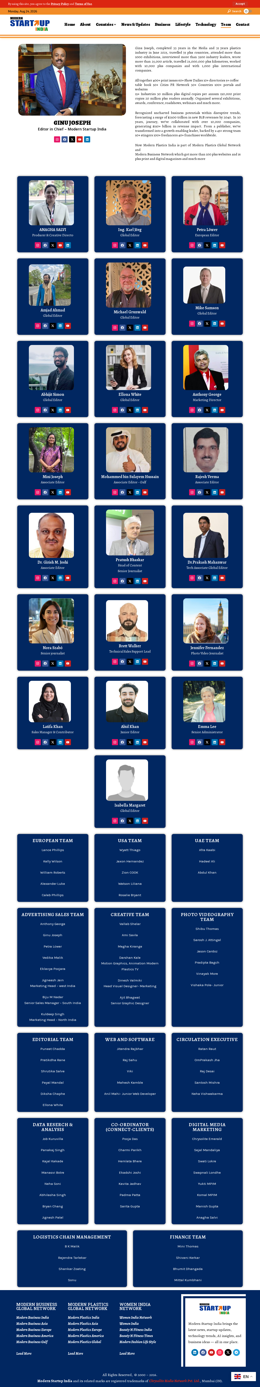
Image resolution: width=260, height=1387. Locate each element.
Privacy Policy (60, 4)
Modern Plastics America (86, 1335)
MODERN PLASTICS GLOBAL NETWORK (88, 1306)
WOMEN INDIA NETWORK (135, 1306)
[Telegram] (236, 1352)
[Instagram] (57, 139)
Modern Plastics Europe (85, 1329)
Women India (129, 1323)
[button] (240, 4)
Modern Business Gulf (31, 1341)
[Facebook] (65, 139)
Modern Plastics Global (84, 1341)
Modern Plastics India (83, 1317)
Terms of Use (83, 4)
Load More (23, 1353)
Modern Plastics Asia (83, 1323)
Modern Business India (32, 1317)
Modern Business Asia (32, 1323)
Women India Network (135, 1317)
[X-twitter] (72, 139)
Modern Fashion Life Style (137, 1341)
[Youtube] (80, 139)
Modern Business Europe (33, 1329)
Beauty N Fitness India (135, 1329)
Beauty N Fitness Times (136, 1335)
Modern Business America (34, 1335)
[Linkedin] (87, 139)
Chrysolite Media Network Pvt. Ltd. (174, 1380)
